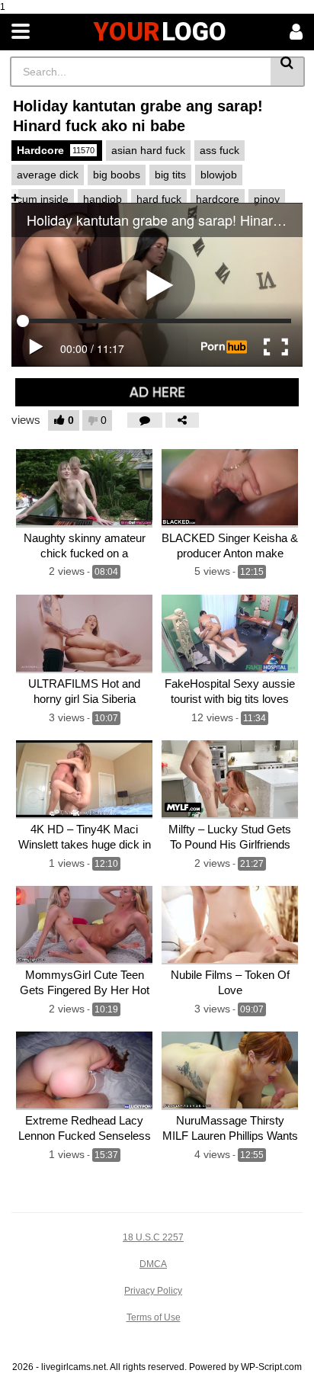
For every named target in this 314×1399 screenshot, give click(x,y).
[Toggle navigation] (20, 32)
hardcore (217, 199)
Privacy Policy (153, 1290)
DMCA (153, 1264)
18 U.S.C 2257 (153, 1237)
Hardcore (56, 150)
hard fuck (158, 199)
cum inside (43, 199)
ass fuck (219, 150)
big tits (170, 174)
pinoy (267, 199)
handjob (102, 199)
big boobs (116, 174)
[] (288, 71)
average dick (47, 174)
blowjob (218, 174)
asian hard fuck (148, 150)
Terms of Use (154, 1317)
